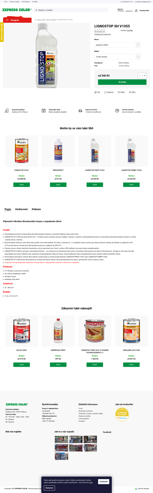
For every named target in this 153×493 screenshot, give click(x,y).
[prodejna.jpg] (76, 439)
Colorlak (130, 30)
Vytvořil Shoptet (143, 489)
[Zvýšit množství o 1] (144, 75)
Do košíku (122, 82)
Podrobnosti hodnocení (102, 34)
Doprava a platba (14, 1)
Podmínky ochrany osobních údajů (91, 413)
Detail (21, 185)
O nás (5, 1)
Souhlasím (104, 482)
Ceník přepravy (26, 1)
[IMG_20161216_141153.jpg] (90, 447)
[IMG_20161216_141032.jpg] (90, 439)
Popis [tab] (8, 209)
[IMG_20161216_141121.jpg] (61, 447)
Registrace (129, 11)
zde (91, 483)
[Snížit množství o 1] (139, 75)
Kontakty (34, 1)
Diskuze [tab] (36, 209)
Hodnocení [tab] (21, 209)
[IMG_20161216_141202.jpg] (61, 455)
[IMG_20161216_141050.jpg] (76, 447)
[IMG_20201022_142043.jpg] (61, 439)
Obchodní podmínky (86, 411)
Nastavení (49, 488)
